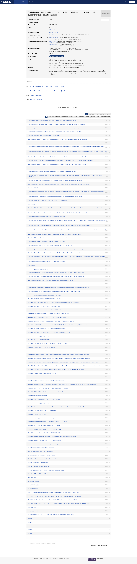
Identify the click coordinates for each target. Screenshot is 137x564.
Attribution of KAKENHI (64, 558)
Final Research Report (52, 86)
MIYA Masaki (51, 46)
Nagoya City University (54, 32)
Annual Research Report (36, 86)
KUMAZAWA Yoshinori (54, 34)
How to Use (124, 1)
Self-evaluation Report (52, 91)
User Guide (42, 558)
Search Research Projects (21, 1)
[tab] (69, 107)
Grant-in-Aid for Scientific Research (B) (57, 22)
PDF (64, 86)
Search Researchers (33, 1)
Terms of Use (55, 558)
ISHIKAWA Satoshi (53, 42)
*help (38, 59)
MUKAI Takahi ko (52, 44)
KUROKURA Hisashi (53, 41)
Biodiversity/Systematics (54, 29)
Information (36, 558)
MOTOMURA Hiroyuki (53, 37)
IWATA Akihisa (52, 39)
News (50, 558)
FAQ (47, 558)
